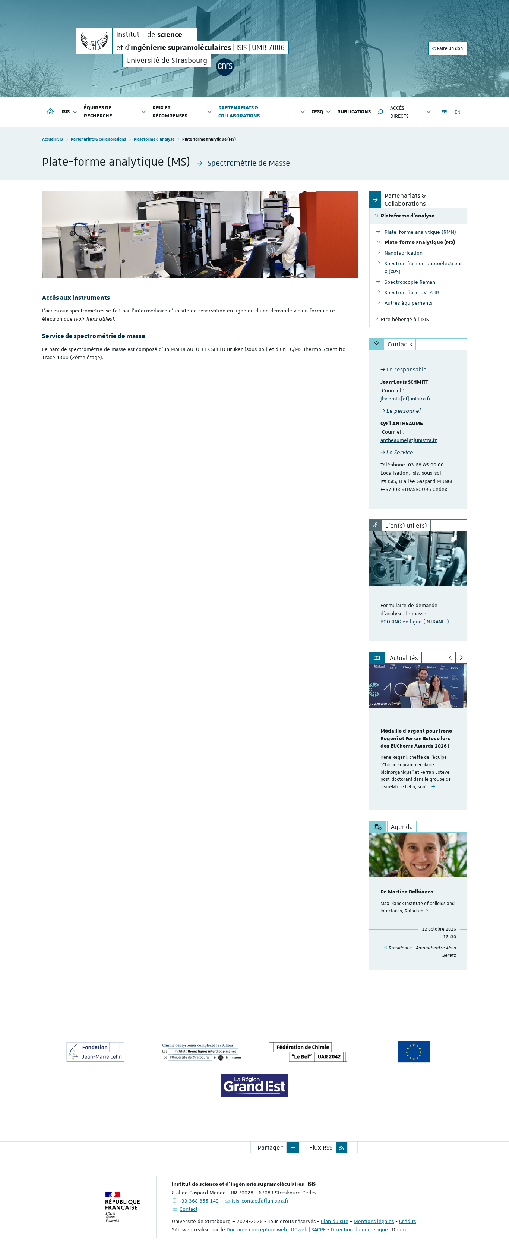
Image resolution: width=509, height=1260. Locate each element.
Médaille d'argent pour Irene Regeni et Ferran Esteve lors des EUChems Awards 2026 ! (416, 739)
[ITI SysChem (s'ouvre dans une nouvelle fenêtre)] (201, 1052)
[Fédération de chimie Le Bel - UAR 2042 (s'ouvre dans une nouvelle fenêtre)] (307, 1052)
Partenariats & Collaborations (98, 139)
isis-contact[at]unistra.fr (260, 1200)
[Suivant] (461, 658)
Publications (354, 112)
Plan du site (334, 1221)
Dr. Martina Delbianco (406, 892)
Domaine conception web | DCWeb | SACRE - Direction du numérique (307, 1229)
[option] (418, 737)
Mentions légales (374, 1221)
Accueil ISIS (52, 139)
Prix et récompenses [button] (169, 111)
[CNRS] (225, 67)
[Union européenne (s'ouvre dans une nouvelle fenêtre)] (414, 1052)
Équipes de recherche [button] (98, 111)
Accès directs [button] (399, 111)
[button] (380, 112)
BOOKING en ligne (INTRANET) (414, 621)
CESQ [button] (317, 112)
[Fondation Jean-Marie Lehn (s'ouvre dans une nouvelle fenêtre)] (95, 1052)
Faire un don (449, 48)
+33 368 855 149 (198, 1200)
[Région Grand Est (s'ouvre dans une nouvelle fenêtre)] (254, 1085)
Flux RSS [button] (320, 1147)
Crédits (407, 1221)
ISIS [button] (65, 112)
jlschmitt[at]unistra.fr (405, 398)
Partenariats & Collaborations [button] (239, 111)
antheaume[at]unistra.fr (408, 440)
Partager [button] (270, 1147)
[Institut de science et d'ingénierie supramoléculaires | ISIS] (94, 41)
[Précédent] (450, 658)
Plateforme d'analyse (154, 139)
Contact (188, 1209)
